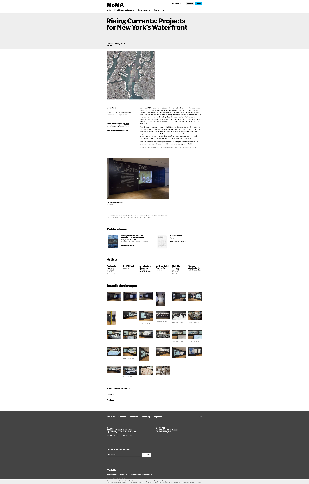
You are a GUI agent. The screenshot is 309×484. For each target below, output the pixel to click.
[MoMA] (111, 470)
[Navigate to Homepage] (115, 4)
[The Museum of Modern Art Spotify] (124, 435)
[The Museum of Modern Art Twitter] (114, 435)
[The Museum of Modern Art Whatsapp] (127, 435)
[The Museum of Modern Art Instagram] (107, 435)
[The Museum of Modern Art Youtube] (130, 435)
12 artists (191, 268)
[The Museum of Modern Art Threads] (117, 435)
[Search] (163, 10)
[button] (131, 75)
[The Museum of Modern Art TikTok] (120, 435)
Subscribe (146, 455)
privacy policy (197, 482)
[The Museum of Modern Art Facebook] (111, 435)
